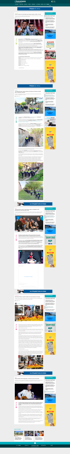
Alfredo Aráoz (18, 303)
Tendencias (33, 4)
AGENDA (51, 445)
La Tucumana (38, 4)
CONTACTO (26, 445)
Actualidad (16, 4)
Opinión (29, 4)
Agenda (42, 4)
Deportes (25, 4)
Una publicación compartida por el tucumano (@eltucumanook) (28, 286)
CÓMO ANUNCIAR (43, 445)
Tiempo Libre (21, 4)
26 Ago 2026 (16, 436)
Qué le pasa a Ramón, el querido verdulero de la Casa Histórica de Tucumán (49, 25)
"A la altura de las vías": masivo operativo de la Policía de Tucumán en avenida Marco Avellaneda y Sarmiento (50, 18)
